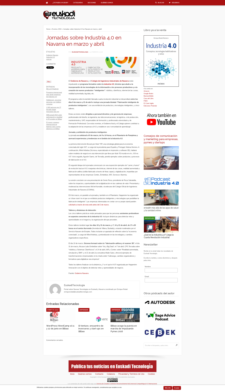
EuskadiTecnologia (80, 52)
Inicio (72, 374)
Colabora (111, 374)
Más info (168, 388)
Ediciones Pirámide (150, 106)
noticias (49, 59)
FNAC (146, 101)
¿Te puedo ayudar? (60, 3)
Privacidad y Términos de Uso (131, 374)
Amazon (146, 91)
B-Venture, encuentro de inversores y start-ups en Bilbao (91, 329)
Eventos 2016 (56, 29)
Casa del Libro (148, 98)
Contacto (99, 374)
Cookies (151, 374)
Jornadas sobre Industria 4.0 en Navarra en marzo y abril (83, 41)
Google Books (148, 93)
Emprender (84, 310)
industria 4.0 (109, 84)
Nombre (148, 266)
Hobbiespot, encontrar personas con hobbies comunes (53, 102)
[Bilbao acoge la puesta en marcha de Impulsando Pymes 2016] (125, 321)
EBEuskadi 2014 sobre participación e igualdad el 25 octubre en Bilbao (54, 117)
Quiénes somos (107, 3)
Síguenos (175, 3)
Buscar (161, 3)
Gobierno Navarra (52, 55)
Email (147, 276)
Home (48, 29)
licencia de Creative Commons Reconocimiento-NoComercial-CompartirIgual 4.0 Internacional (127, 384)
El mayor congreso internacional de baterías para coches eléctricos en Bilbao (53, 126)
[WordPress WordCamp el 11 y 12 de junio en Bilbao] (60, 321)
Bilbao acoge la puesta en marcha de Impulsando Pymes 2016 (124, 329)
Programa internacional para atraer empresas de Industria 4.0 (54, 95)
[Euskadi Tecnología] (59, 19)
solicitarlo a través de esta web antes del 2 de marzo (89, 205)
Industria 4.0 (50, 57)
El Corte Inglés (149, 103)
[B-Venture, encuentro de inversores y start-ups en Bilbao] (93, 321)
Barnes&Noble (148, 96)
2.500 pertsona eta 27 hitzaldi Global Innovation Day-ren (53, 110)
